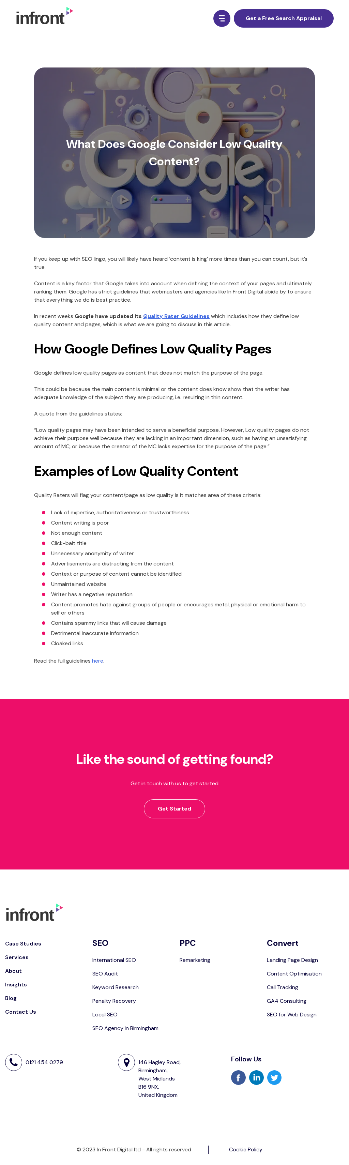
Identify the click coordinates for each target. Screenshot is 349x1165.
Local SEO (105, 1014)
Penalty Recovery (114, 1000)
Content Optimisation (294, 973)
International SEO (114, 960)
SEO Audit (105, 973)
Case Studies (23, 943)
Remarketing (195, 960)
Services (17, 957)
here (97, 660)
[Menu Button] (221, 18)
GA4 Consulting (286, 1000)
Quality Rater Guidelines (176, 316)
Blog (11, 998)
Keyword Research (115, 987)
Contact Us (20, 1011)
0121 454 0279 (44, 1062)
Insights (16, 984)
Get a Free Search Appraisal (284, 18)
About (13, 970)
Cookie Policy (245, 1149)
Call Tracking (282, 987)
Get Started (174, 808)
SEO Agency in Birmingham (125, 1028)
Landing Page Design (292, 960)
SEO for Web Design (292, 1014)
